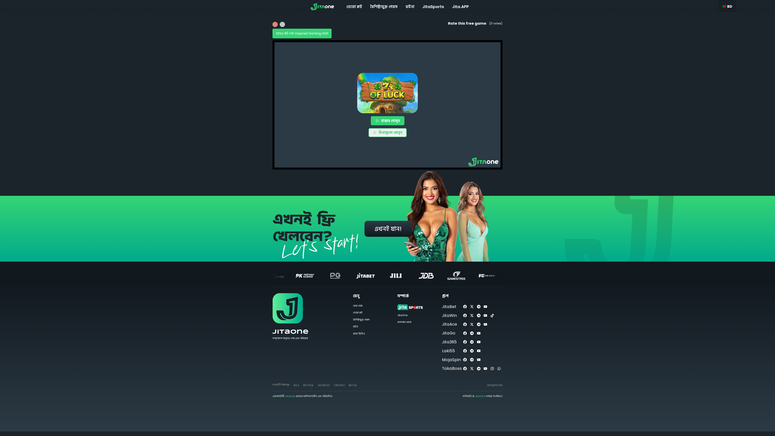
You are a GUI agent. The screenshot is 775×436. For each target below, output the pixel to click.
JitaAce (449, 324)
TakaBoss (452, 368)
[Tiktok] (492, 316)
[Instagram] (492, 368)
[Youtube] (485, 307)
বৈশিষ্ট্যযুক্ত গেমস (384, 6)
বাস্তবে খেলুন (390, 120)
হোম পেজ (357, 306)
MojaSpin (451, 360)
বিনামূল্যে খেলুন (390, 132)
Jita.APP (460, 6)
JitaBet (449, 306)
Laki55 (448, 351)
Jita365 (449, 342)
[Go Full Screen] (282, 24)
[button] (387, 93)
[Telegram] (479, 307)
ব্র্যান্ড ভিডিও (359, 333)
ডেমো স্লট (354, 6)
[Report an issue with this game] (275, 24)
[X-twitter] (472, 307)
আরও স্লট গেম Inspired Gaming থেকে (302, 33)
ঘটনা (410, 6)
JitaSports (433, 6)
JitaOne (290, 332)
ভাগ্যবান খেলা (404, 322)
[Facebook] (465, 307)
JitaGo (448, 333)
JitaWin (449, 315)
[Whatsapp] (499, 368)
